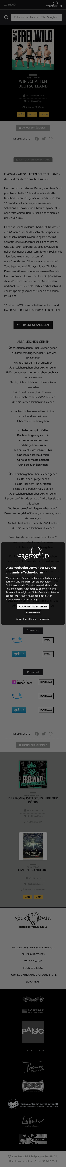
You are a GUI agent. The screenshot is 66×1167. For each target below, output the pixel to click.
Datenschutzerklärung (26, 619)
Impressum (45, 619)
